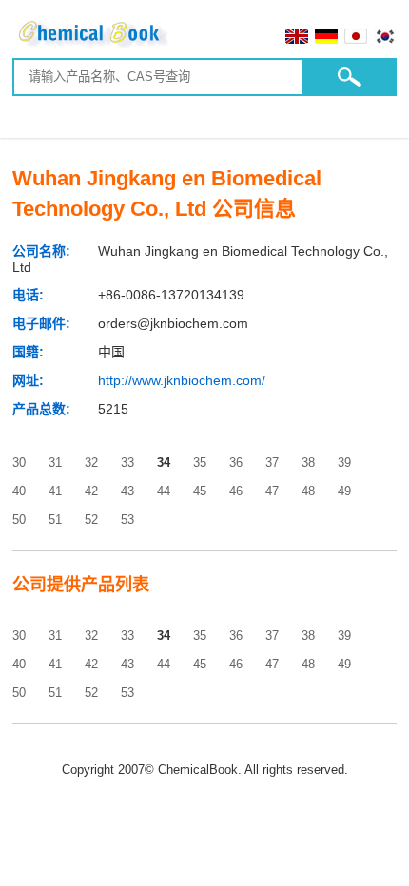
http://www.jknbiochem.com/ (181, 380)
